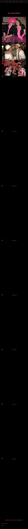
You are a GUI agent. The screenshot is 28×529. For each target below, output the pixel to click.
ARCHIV (17, 1)
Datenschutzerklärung (4, 523)
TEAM (10, 1)
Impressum (2, 525)
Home (6, 1)
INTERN (21, 1)
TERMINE (13, 1)
